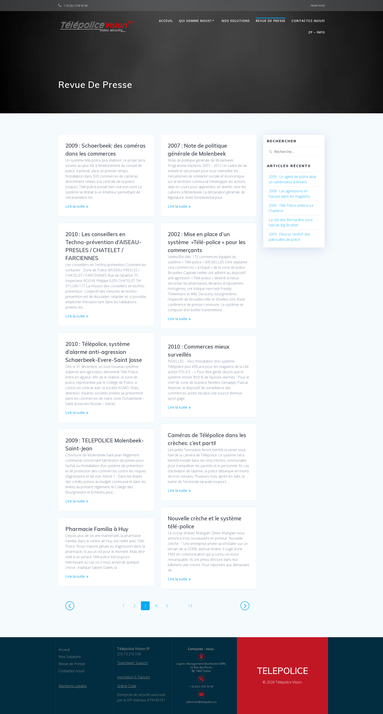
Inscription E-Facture (133, 677)
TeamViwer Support (132, 662)
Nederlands (318, 5)
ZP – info (316, 32)
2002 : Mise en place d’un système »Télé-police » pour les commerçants (207, 242)
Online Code (126, 685)
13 (191, 605)
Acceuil (166, 21)
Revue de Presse (270, 21)
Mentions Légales (73, 685)
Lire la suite (75, 206)
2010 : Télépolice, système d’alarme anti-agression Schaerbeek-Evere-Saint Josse (103, 352)
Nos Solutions (236, 21)
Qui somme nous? (195, 21)
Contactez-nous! (308, 21)
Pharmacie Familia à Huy (96, 529)
